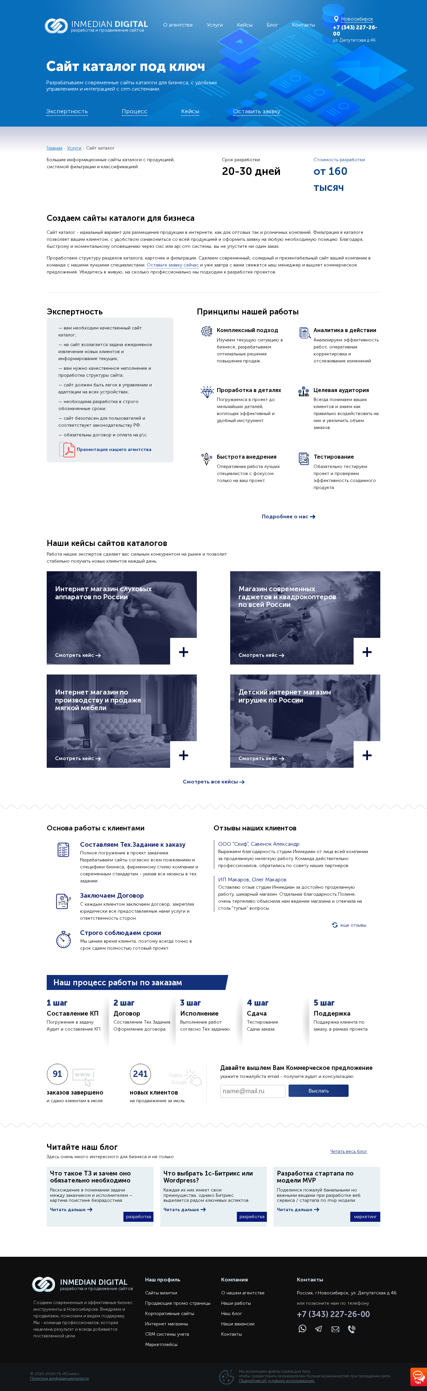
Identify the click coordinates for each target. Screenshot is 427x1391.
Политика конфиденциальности (59, 1378)
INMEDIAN (109, 26)
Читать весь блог (348, 1151)
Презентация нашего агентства (113, 449)
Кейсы (245, 25)
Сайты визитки (161, 1293)
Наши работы (236, 1303)
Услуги (215, 25)
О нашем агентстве (243, 1293)
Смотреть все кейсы (211, 781)
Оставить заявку (256, 111)
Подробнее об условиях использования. (277, 1380)
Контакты (303, 25)
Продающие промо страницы (177, 1303)
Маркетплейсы (161, 1344)
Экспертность (67, 111)
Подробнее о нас (286, 516)
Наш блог (231, 1313)
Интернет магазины (166, 1324)
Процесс (134, 111)
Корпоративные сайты (169, 1313)
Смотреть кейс (75, 655)
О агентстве (178, 25)
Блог (272, 25)
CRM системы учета (167, 1334)
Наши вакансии (238, 1324)
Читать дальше (68, 1209)
